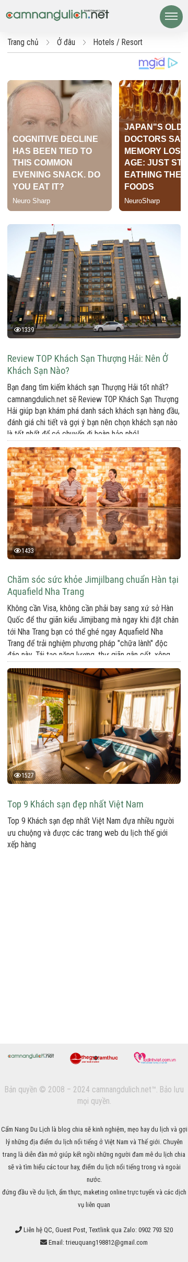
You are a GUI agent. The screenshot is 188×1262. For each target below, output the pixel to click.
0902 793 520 (155, 1230)
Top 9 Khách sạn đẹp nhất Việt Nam (75, 804)
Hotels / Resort (118, 42)
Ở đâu (66, 42)
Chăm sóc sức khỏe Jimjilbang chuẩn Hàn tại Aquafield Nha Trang (93, 585)
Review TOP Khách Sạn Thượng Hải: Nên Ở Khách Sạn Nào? (87, 364)
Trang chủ (23, 42)
